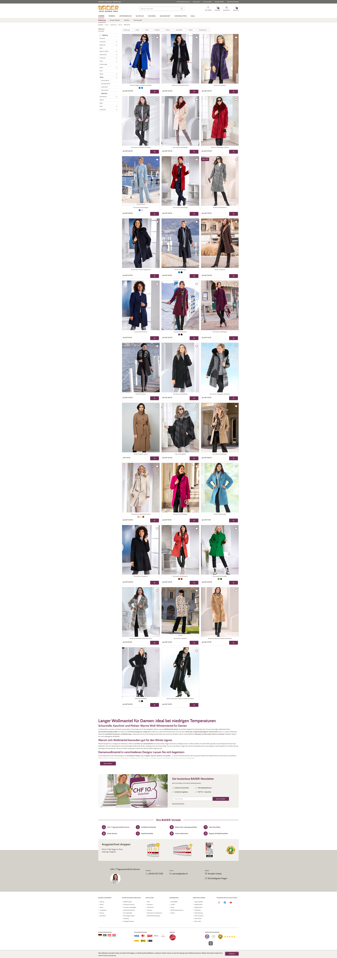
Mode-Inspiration (199, 916)
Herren (101, 907)
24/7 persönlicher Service (183, 1)
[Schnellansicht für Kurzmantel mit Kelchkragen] (233, 338)
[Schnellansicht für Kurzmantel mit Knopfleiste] (194, 398)
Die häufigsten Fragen (129, 916)
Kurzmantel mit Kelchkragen (220, 332)
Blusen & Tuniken (104, 51)
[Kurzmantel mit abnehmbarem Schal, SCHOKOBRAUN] (143, 517)
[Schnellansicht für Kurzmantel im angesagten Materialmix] (233, 398)
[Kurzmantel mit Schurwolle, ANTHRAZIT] (219, 579)
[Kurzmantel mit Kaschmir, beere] (179, 334)
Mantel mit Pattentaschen (220, 207)
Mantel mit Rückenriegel (220, 514)
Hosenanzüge (103, 64)
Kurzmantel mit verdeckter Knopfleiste (141, 147)
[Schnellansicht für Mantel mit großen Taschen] (154, 458)
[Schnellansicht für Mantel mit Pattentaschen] (233, 214)
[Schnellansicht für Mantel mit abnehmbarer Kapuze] (194, 91)
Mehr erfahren (108, 763)
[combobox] (161, 9)
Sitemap (102, 902)
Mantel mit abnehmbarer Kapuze (180, 85)
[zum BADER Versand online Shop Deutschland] (100, 935)
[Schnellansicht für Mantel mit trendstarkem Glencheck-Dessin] (154, 643)
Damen (102, 904)
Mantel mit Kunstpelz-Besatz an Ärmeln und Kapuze (180, 698)
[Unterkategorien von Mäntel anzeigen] (116, 77)
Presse (172, 907)
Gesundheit (103, 916)
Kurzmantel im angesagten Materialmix (220, 394)
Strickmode (103, 109)
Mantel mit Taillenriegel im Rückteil (220, 147)
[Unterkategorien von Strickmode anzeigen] (116, 109)
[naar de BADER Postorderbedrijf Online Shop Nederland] (114, 935)
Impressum (150, 904)
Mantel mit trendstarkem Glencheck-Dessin (141, 638)
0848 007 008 (155, 873)
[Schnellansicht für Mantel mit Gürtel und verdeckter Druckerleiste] (233, 643)
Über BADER (174, 902)
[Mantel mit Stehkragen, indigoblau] (179, 272)
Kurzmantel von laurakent (180, 638)
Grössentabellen (198, 902)
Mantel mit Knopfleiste (220, 85)
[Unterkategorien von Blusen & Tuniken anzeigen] (116, 51)
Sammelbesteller (127, 913)
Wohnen (102, 913)
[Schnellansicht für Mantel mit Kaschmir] (233, 276)
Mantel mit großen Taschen (141, 454)
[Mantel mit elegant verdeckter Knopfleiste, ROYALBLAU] (142, 88)
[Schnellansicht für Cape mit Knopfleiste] (194, 458)
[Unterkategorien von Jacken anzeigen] (116, 67)
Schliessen (232, 954)
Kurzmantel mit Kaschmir (140, 332)
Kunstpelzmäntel (105, 83)
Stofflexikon (197, 910)
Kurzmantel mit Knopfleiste (180, 394)
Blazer (101, 48)
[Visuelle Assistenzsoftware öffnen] (210, 943)
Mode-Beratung (198, 913)
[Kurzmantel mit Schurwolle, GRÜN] (221, 579)
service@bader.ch (180, 873)
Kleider (101, 74)
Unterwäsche (103, 910)
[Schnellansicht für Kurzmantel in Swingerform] (154, 583)
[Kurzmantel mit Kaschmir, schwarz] (182, 334)
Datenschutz (150, 907)
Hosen (101, 61)
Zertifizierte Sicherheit (129, 910)
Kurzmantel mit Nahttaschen (180, 576)
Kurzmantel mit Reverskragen (180, 147)
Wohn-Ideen (197, 921)
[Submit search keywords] (181, 9)
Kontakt (173, 904)
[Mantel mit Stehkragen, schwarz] (182, 272)
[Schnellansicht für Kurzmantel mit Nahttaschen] (194, 583)
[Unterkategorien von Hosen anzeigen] (116, 61)
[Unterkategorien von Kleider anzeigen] (116, 74)
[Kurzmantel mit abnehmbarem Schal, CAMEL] (138, 517)
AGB (148, 902)
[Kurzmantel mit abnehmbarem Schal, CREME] (141, 517)
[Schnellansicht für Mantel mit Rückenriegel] (233, 520)
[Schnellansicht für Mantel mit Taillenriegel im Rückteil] (233, 152)
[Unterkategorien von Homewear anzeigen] (116, 57)
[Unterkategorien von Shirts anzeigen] (116, 106)
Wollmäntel (104, 93)
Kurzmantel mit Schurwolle (220, 576)
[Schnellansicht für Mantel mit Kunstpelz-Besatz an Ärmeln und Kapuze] (194, 705)
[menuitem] (101, 16)
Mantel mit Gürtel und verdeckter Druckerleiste (220, 638)
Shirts (101, 106)
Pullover (102, 100)
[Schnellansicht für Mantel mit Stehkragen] (194, 276)
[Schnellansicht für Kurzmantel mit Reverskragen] (194, 152)
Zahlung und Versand (128, 904)
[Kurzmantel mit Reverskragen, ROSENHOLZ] (142, 210)
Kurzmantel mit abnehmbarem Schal (140, 514)
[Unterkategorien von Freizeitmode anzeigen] (116, 54)
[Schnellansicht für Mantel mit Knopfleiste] (233, 91)
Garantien (149, 910)
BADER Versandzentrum (177, 910)
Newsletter (126, 918)
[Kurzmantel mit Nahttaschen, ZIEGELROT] (182, 579)
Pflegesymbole (198, 907)
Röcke (101, 103)
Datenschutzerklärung (109, 955)
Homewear (102, 58)
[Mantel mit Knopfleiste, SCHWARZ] (142, 701)
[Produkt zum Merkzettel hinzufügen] (157, 37)
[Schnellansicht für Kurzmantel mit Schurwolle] (233, 583)
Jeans (101, 71)
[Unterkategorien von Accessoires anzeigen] (116, 41)
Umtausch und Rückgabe (129, 907)
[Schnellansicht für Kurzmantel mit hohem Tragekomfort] (154, 276)
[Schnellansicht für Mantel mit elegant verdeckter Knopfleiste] (154, 91)
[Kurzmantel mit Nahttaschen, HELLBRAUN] (179, 579)
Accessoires (103, 41)
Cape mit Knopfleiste (180, 454)
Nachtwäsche (103, 96)
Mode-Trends (197, 918)
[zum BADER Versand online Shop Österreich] (109, 935)
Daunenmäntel (105, 80)
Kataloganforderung (128, 921)
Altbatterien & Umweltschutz (154, 913)
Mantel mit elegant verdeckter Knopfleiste (141, 85)
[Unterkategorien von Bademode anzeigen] (116, 45)
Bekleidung (105, 35)
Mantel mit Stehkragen (180, 269)
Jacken (101, 67)
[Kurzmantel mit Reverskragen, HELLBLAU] (140, 210)
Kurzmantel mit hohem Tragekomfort (140, 269)
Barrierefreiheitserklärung (153, 916)
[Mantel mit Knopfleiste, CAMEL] (140, 701)
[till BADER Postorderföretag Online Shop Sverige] (105, 935)
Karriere (173, 913)
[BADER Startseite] (108, 9)
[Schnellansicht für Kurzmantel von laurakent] (194, 643)
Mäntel (101, 77)
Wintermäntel (104, 90)
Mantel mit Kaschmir (219, 269)
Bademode (102, 45)
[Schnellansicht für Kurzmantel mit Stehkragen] (233, 458)
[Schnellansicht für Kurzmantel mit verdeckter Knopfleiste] (154, 152)
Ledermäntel (104, 87)
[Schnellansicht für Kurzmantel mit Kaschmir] (154, 338)
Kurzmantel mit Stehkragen (220, 454)
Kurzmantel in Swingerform (141, 576)
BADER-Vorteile (127, 902)
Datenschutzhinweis (178, 803)
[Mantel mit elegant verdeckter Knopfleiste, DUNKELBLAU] (140, 88)
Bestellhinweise (198, 904)
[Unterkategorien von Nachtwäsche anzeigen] (116, 96)
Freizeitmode (103, 54)
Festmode (102, 38)
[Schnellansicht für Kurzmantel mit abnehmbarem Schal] (154, 520)
